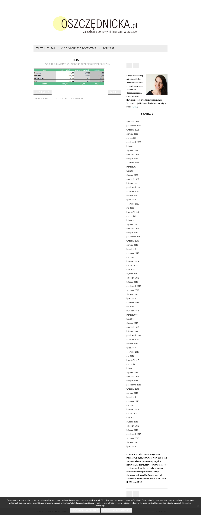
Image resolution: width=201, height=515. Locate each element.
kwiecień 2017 (132, 360)
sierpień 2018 (132, 294)
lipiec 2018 (131, 298)
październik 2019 (133, 237)
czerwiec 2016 (132, 401)
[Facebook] (129, 65)
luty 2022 (130, 146)
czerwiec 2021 (132, 163)
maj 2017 (130, 356)
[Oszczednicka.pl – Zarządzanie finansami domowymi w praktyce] (101, 23)
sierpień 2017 (132, 344)
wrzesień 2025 (132, 130)
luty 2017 (130, 368)
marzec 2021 (132, 167)
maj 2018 (130, 307)
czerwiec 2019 (132, 253)
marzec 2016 (132, 413)
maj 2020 (130, 208)
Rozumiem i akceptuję (85, 510)
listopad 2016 (132, 381)
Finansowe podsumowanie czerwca (93, 64)
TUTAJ (134, 107)
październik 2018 (133, 286)
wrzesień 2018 (132, 290)
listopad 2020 (132, 183)
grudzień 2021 (132, 154)
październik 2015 (133, 434)
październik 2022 (133, 142)
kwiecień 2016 (132, 409)
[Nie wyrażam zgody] (197, 506)
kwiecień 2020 (132, 212)
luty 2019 (130, 270)
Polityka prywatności (116, 510)
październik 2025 (133, 126)
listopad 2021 (132, 159)
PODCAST (108, 48)
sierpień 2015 (132, 442)
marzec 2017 (132, 364)
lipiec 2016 (131, 397)
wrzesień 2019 (132, 241)
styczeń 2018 (132, 323)
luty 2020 (130, 220)
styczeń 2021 (132, 175)
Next (114, 92)
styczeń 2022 (132, 150)
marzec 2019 (132, 265)
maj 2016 (130, 405)
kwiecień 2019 (132, 261)
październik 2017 (133, 335)
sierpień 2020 (132, 196)
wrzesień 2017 (132, 339)
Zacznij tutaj (45, 48)
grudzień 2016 (132, 376)
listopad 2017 (132, 331)
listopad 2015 (132, 430)
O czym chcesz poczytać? (78, 48)
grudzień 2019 (132, 228)
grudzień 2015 (132, 426)
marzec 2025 (132, 138)
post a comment (75, 98)
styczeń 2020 (132, 224)
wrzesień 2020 (132, 191)
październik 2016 (133, 385)
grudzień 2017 (132, 327)
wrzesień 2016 (132, 389)
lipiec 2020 (131, 200)
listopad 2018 (132, 282)
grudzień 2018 (132, 278)
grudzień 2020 (132, 179)
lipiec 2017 (131, 348)
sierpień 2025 (132, 134)
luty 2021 (130, 171)
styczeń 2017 (132, 372)
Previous (42, 92)
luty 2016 (130, 418)
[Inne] (69, 77)
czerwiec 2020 (132, 204)
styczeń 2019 (132, 274)
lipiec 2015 (131, 446)
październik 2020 (133, 187)
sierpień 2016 (132, 393)
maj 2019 (130, 257)
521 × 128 (70, 64)
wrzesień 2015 (132, 438)
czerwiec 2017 (132, 352)
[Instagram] (136, 65)
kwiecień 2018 (132, 311)
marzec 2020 (132, 216)
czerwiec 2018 (132, 302)
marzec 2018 (132, 315)
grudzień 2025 (132, 121)
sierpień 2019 (132, 245)
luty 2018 (130, 319)
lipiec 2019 (131, 249)
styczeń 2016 (132, 422)
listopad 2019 (132, 233)
